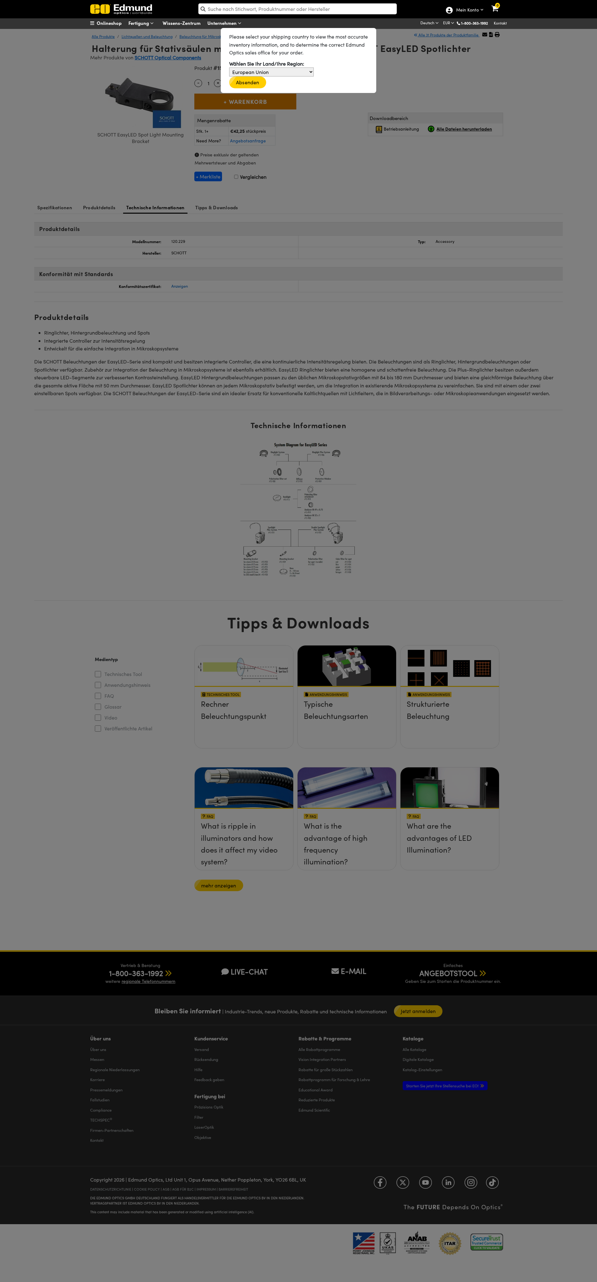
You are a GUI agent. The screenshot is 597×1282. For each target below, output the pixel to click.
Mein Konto (467, 10)
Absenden (247, 82)
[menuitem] (113, 23)
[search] (297, 8)
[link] (499, 5)
